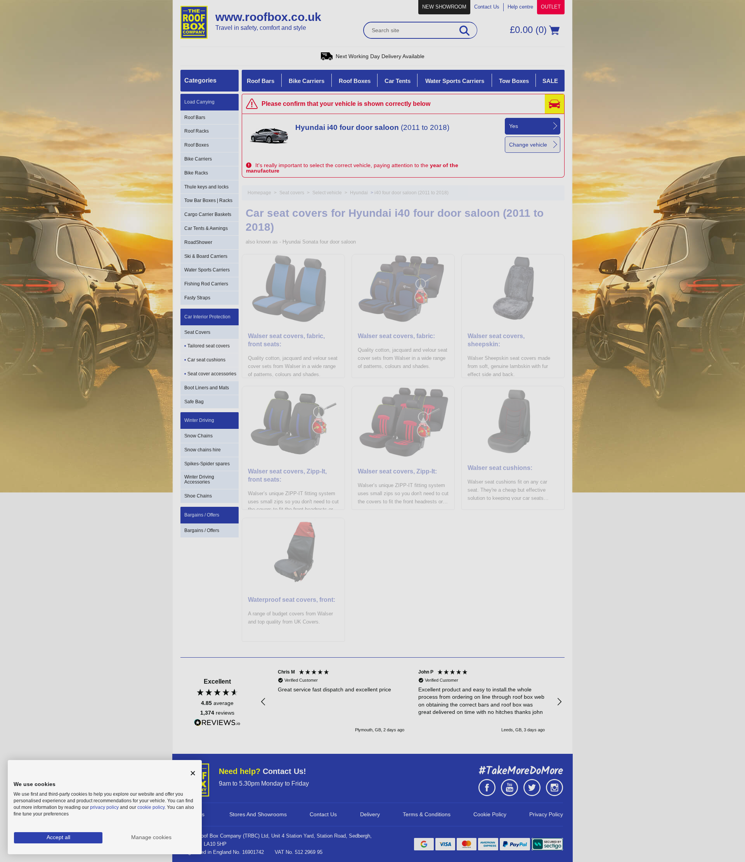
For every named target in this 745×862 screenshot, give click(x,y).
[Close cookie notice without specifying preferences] (193, 773)
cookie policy (151, 807)
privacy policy (104, 807)
